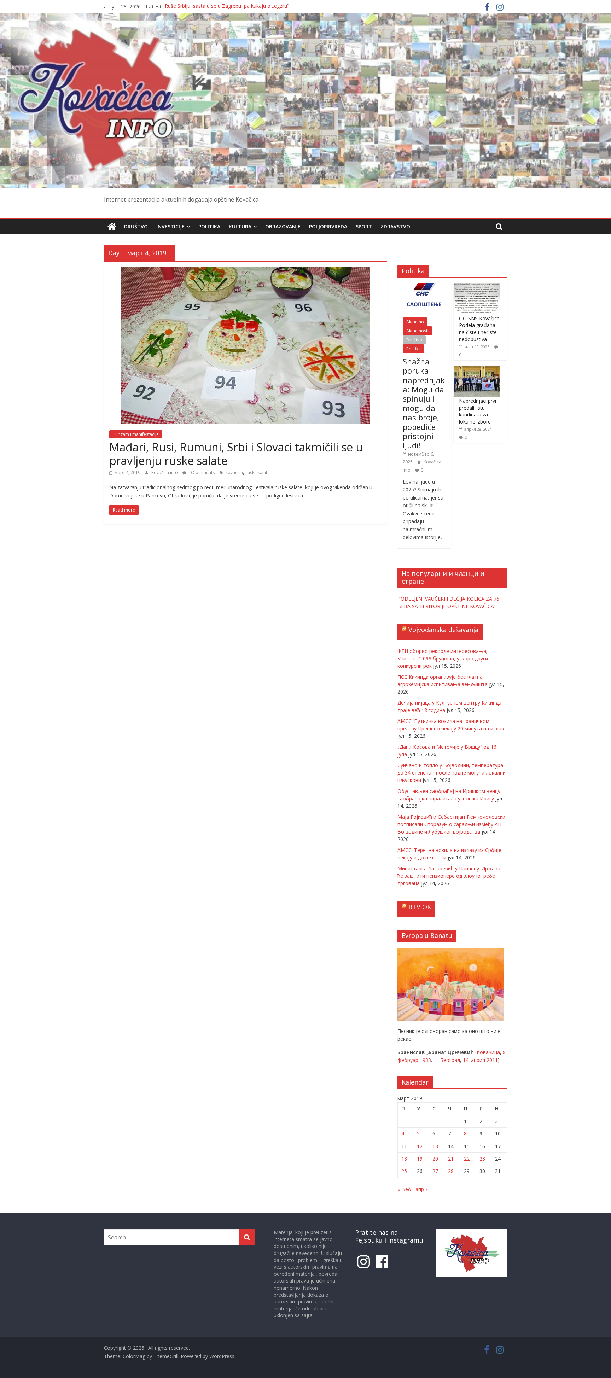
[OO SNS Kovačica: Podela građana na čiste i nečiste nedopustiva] (477, 287)
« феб (404, 1189)
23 (482, 1158)
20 (435, 1158)
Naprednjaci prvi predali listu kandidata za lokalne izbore (477, 411)
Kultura (240, 226)
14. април (474, 1060)
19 (420, 1158)
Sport (364, 226)
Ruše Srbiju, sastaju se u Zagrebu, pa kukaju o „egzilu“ (227, 6)
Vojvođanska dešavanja (443, 629)
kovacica (234, 472)
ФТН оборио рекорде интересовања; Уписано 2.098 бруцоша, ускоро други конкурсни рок (442, 658)
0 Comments (201, 472)
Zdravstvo (395, 226)
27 (435, 1171)
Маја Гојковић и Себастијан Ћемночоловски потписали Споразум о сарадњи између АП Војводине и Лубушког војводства (451, 824)
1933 (425, 1060)
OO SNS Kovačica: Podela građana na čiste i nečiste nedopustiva (480, 329)
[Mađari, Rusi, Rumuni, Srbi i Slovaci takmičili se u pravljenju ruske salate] (245, 271)
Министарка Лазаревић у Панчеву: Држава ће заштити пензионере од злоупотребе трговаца (448, 876)
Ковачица (488, 1052)
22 (467, 1158)
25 (404, 1171)
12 (420, 1146)
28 (451, 1171)
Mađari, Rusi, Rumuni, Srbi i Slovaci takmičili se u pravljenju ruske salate (236, 453)
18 (404, 1158)
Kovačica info (165, 472)
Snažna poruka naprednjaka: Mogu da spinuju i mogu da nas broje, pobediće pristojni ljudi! (424, 403)
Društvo (136, 226)
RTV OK (419, 907)
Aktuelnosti (417, 331)
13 (435, 1146)
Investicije (170, 226)
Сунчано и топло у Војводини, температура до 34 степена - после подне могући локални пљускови (451, 772)
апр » (421, 1189)
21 (451, 1158)
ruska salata (258, 472)
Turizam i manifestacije (136, 434)
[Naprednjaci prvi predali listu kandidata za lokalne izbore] (477, 369)
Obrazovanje (283, 226)
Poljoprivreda (328, 226)
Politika (209, 226)
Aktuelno (415, 322)
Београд (450, 1060)
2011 (492, 1060)
